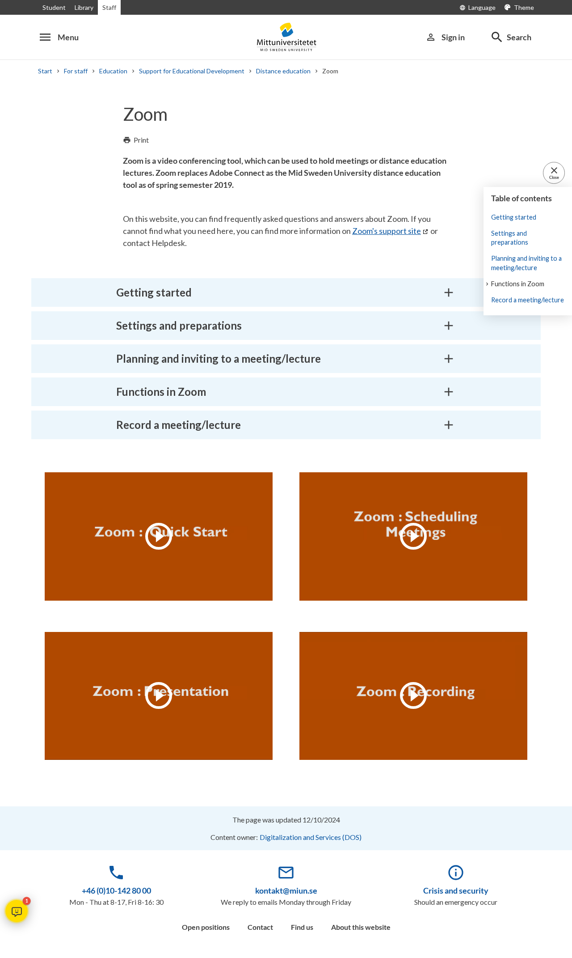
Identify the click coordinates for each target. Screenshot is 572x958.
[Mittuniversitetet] (286, 37)
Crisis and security (455, 890)
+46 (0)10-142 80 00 (116, 890)
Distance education (283, 71)
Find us (302, 927)
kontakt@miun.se (286, 890)
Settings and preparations (509, 237)
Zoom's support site (386, 231)
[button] (16, 911)
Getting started (513, 217)
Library (84, 7)
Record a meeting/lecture (527, 300)
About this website (361, 927)
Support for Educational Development (191, 71)
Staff (109, 7)
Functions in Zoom (517, 284)
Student (54, 7)
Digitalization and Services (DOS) (311, 837)
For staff (76, 71)
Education (113, 71)
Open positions (206, 927)
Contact (260, 927)
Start (45, 71)
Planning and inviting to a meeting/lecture (526, 262)
